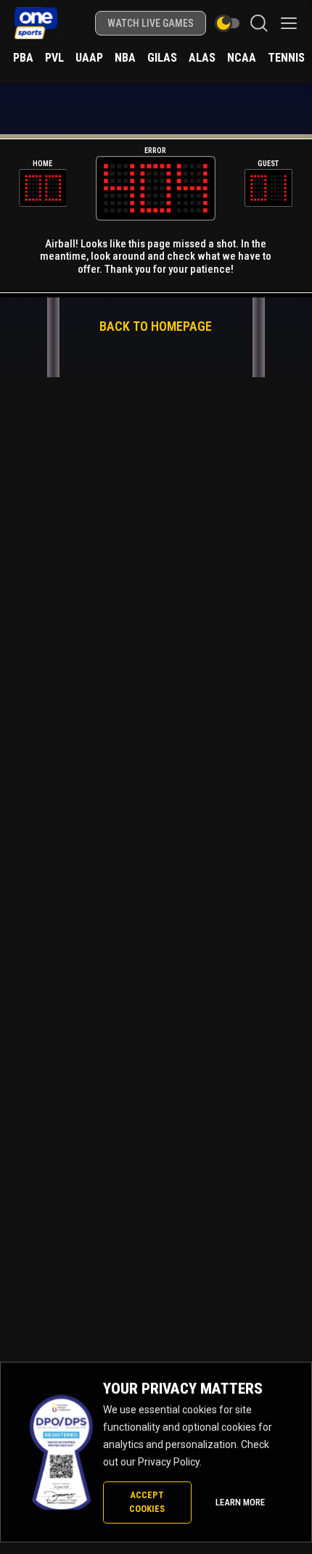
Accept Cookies (147, 1501)
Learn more (240, 1502)
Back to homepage (155, 326)
